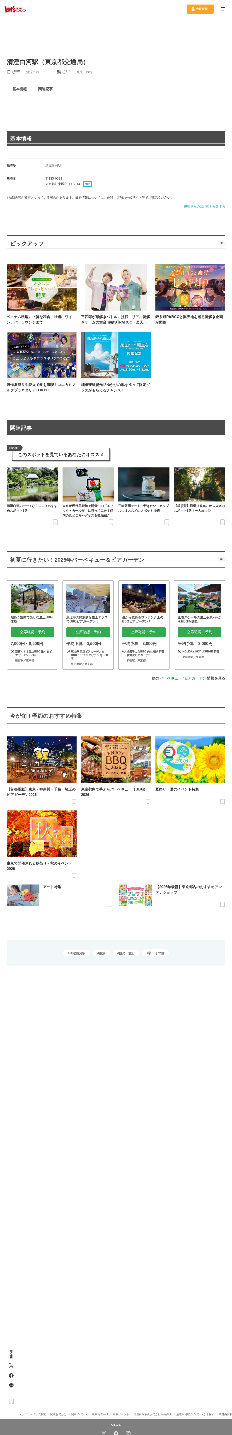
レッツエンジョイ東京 (32, 1414)
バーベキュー (171, 678)
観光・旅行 (127, 953)
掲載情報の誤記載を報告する (204, 206)
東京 (102, 953)
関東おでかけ (58, 1414)
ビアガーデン (195, 678)
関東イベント (79, 1414)
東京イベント (121, 1414)
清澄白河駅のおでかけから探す (153, 1414)
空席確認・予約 (32, 632)
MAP (87, 184)
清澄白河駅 (77, 953)
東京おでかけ (100, 1414)
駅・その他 (156, 953)
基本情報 (21, 138)
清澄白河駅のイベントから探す (195, 1414)
